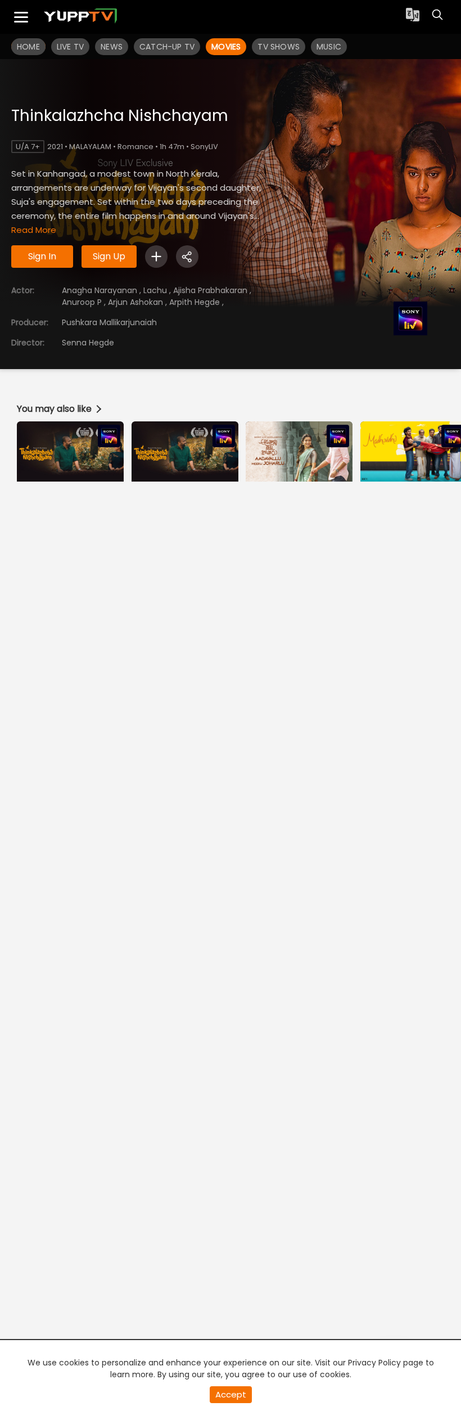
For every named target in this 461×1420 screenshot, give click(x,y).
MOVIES (226, 46)
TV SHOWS (278, 46)
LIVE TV (70, 46)
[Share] (187, 256)
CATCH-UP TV (167, 46)
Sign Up (109, 256)
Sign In (42, 256)
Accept (230, 1394)
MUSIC (329, 46)
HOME (28, 46)
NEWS (112, 46)
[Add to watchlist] (156, 256)
